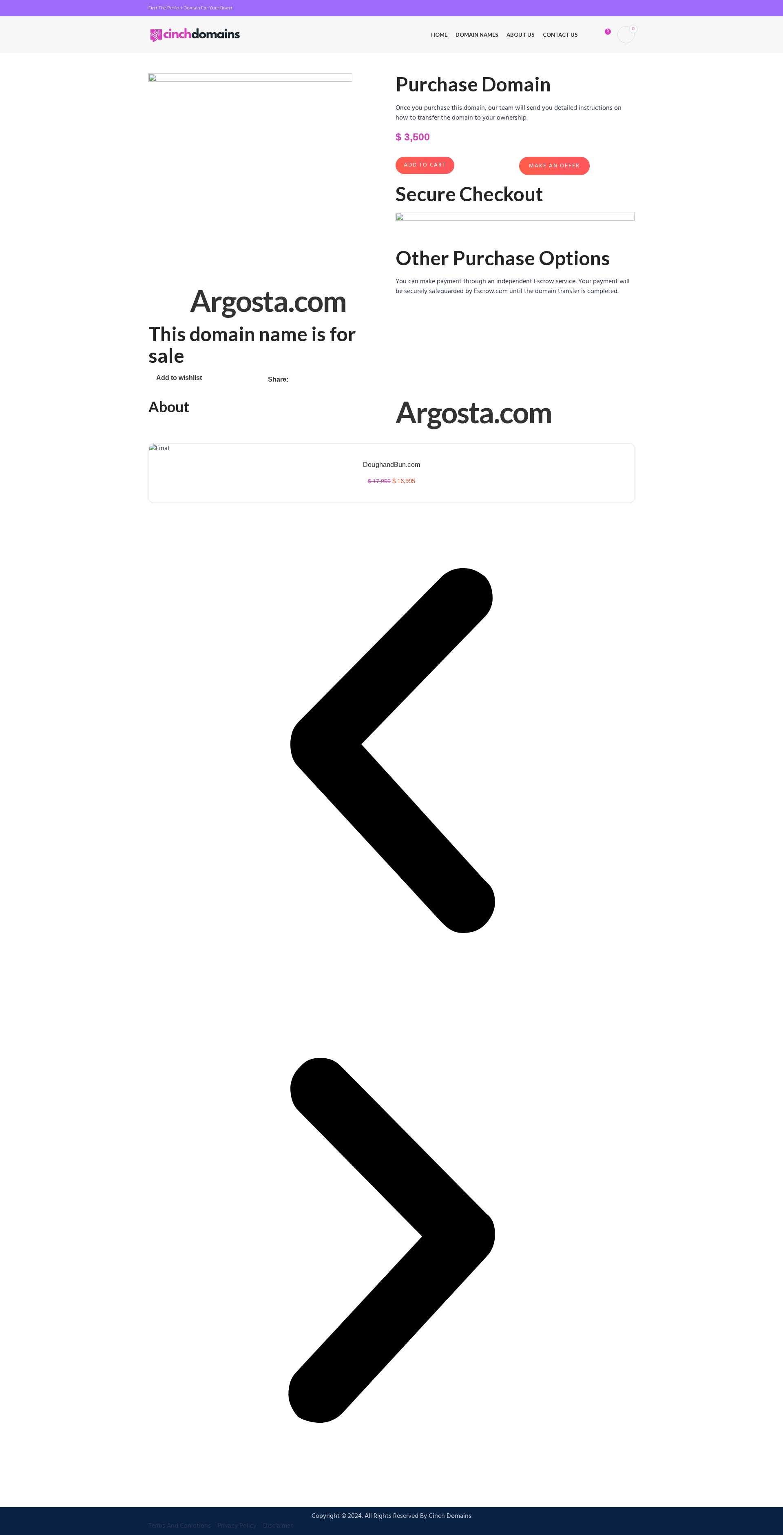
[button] (391, 752)
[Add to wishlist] (391, 498)
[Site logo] (195, 34)
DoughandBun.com (391, 464)
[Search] (589, 35)
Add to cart (425, 165)
